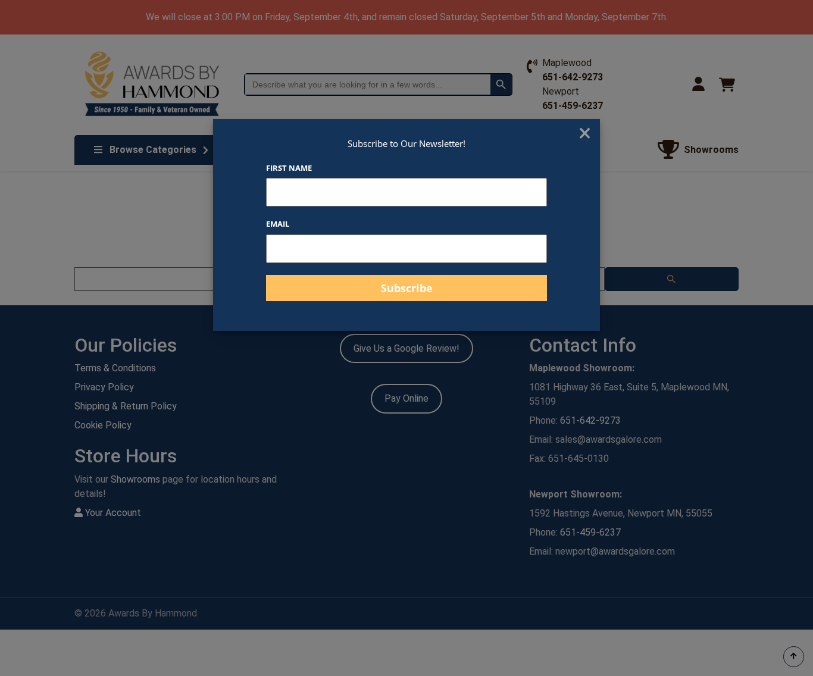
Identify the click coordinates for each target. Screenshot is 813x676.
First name (289, 167)
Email (277, 223)
